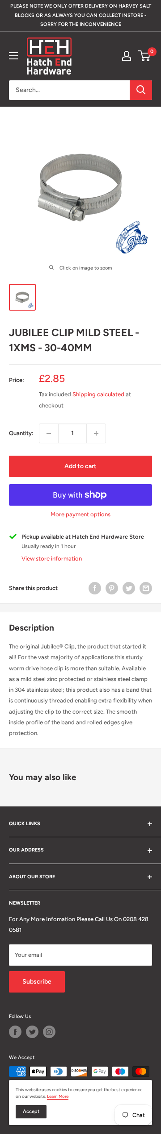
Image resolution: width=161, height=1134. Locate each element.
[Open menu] (13, 55)
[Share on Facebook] (95, 588)
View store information (51, 558)
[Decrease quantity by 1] (48, 433)
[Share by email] (146, 588)
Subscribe (36, 981)
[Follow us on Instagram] (49, 1032)
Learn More (57, 1096)
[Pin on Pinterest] (112, 588)
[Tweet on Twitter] (129, 588)
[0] (144, 55)
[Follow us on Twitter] (32, 1032)
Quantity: (21, 433)
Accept (31, 1111)
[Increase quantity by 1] (96, 433)
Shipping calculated (98, 394)
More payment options (80, 514)
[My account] (126, 56)
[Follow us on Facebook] (15, 1032)
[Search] (141, 90)
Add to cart (80, 466)
